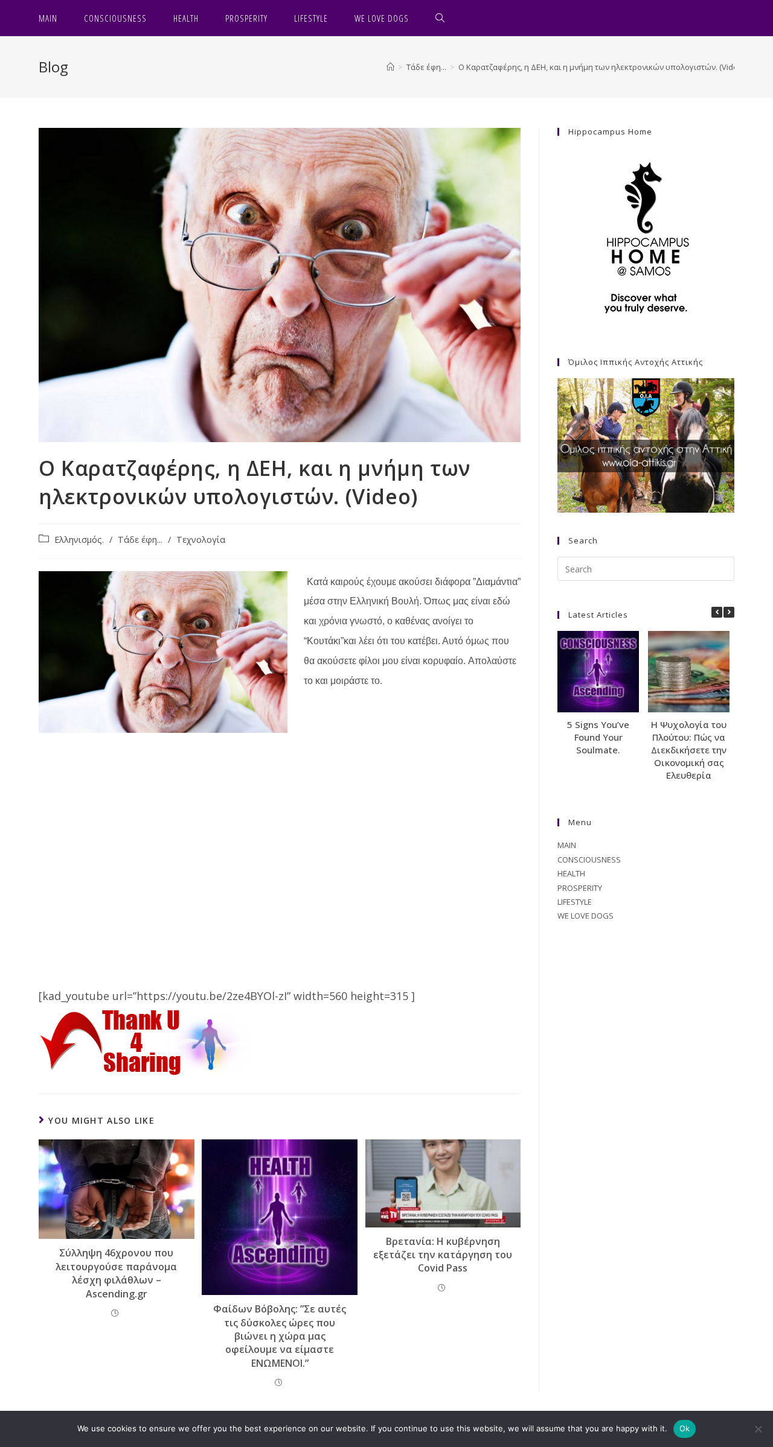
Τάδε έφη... (140, 539)
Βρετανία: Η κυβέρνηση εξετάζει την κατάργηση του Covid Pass (442, 1255)
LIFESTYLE (574, 901)
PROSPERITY (579, 887)
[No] (758, 1429)
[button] (728, 612)
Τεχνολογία (200, 539)
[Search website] (440, 18)
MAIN (566, 845)
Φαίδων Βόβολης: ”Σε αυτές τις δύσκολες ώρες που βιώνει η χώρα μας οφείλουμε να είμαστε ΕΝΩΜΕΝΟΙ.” (279, 1336)
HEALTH (571, 873)
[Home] (390, 67)
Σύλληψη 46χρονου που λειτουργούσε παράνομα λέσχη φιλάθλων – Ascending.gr (116, 1273)
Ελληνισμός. (79, 539)
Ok (684, 1428)
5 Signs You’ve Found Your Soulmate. (598, 737)
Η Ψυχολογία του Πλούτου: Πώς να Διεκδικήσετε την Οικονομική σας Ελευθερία (688, 749)
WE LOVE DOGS (585, 915)
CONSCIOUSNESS (589, 859)
